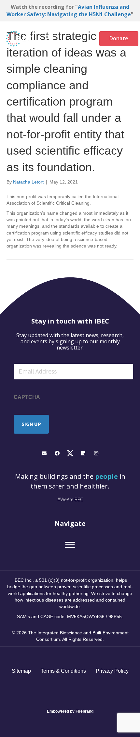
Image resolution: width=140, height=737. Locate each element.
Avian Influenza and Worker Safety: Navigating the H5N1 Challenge (69, 10)
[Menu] (50, 38)
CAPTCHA (27, 397)
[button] (44, 453)
